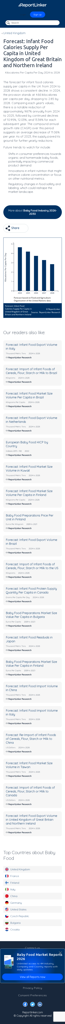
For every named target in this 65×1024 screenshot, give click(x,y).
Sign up (38, 14)
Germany (16, 902)
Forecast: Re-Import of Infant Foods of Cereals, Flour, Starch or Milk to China (31, 739)
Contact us (32, 947)
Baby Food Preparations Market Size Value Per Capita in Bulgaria (31, 615)
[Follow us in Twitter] (32, 1005)
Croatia (15, 929)
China (13, 896)
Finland (14, 882)
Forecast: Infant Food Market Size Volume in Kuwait (29, 468)
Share (14, 228)
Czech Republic (19, 916)
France (14, 876)
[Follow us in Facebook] (25, 1005)
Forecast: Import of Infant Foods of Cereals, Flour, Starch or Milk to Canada (30, 791)
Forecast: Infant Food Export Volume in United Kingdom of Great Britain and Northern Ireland (31, 819)
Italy (12, 889)
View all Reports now (32, 977)
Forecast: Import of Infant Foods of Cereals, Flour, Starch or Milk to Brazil (31, 371)
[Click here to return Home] (32, 5)
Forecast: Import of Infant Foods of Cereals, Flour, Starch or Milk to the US (32, 566)
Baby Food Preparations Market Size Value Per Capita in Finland (31, 664)
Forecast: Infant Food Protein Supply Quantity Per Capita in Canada (31, 590)
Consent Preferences (32, 995)
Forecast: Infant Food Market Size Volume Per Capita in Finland (29, 493)
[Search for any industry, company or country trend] (8, 23)
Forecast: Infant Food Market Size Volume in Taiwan (29, 765)
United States (18, 909)
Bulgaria (15, 922)
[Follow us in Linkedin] (39, 1005)
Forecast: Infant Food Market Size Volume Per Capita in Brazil (29, 395)
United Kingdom (20, 869)
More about (32, 212)
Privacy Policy (32, 988)
